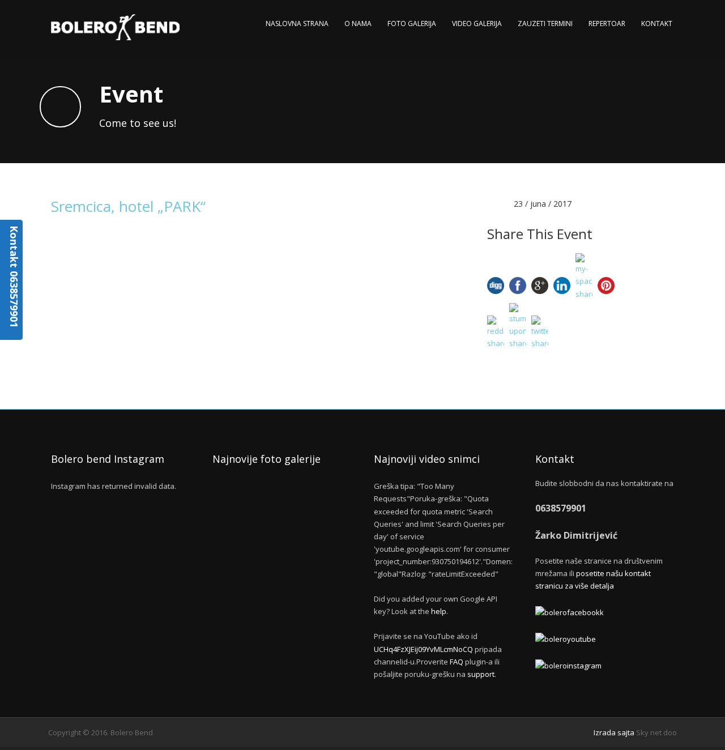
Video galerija (477, 23)
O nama (358, 23)
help (438, 611)
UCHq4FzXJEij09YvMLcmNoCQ (423, 649)
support (480, 674)
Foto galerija (411, 23)
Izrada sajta (614, 732)
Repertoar (606, 23)
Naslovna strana (297, 23)
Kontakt (656, 23)
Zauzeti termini (545, 23)
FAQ (456, 662)
